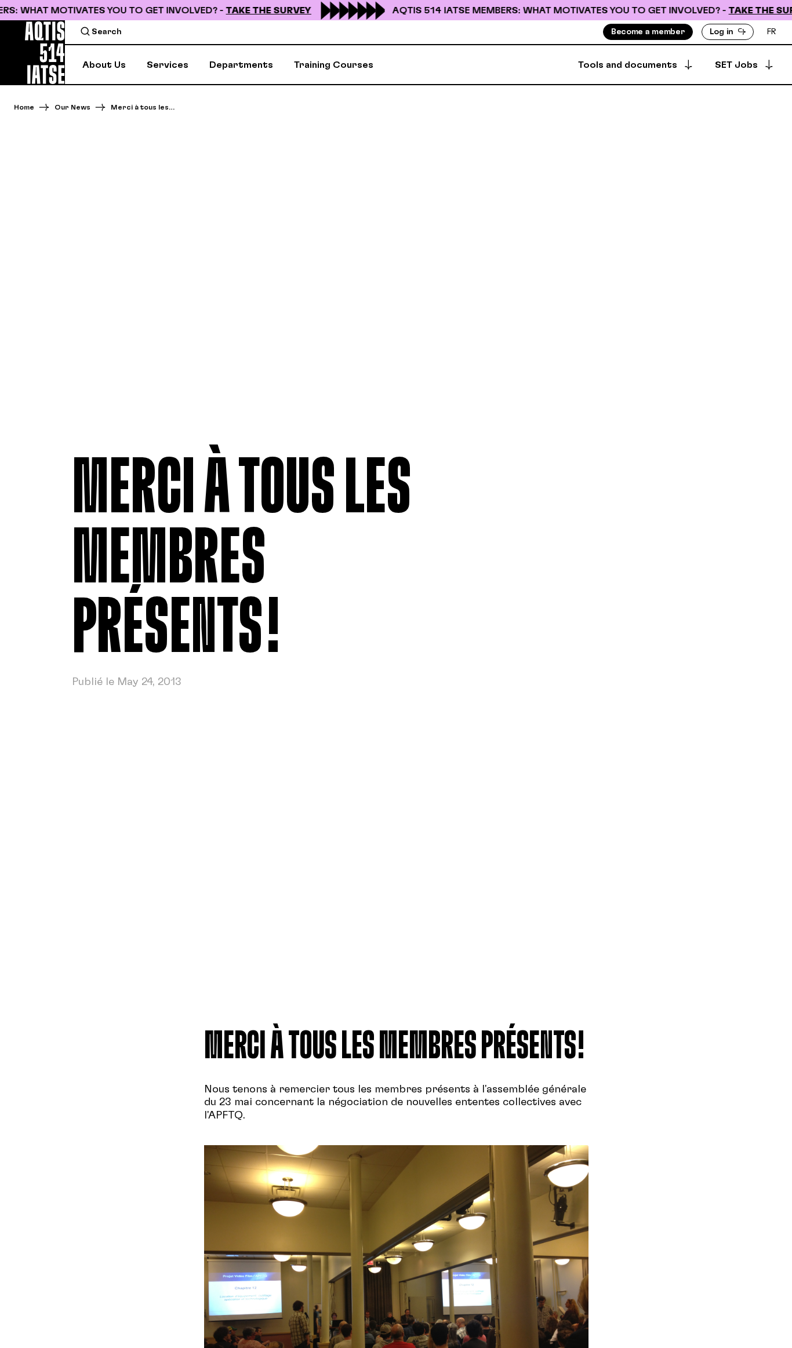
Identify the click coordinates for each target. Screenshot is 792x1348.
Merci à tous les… (143, 107)
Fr (771, 32)
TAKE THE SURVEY (258, 10)
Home (24, 107)
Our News (72, 107)
